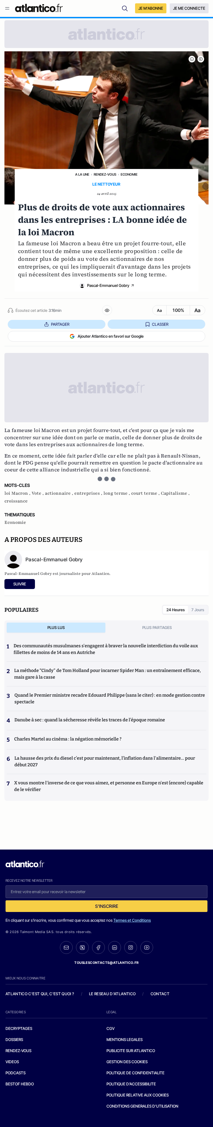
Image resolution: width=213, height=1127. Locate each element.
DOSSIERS (14, 1039)
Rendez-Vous (105, 174)
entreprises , (88, 493)
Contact (160, 993)
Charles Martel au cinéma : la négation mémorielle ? (67, 739)
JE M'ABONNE (150, 8)
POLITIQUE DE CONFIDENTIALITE (135, 1072)
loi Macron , (18, 493)
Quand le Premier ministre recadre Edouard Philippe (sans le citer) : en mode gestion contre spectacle (109, 698)
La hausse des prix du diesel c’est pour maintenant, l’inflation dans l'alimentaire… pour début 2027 (104, 761)
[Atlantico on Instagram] (130, 947)
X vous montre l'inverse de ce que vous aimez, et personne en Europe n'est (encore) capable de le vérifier (108, 786)
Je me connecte (189, 8)
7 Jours (197, 609)
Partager (60, 324)
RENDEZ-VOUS (18, 1050)
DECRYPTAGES (19, 1028)
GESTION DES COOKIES (127, 1061)
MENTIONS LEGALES (124, 1039)
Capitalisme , (175, 493)
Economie (129, 174)
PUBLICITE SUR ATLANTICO (130, 1050)
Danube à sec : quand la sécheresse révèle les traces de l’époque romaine (89, 719)
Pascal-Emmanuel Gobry (108, 285)
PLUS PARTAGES (157, 627)
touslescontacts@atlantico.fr (106, 963)
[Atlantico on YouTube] (146, 947)
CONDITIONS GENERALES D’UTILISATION (142, 1106)
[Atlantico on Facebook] (98, 947)
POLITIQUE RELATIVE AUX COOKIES (137, 1095)
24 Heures (175, 609)
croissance (16, 501)
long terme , (117, 493)
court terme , (146, 493)
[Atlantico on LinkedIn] (114, 947)
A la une (82, 174)
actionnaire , (59, 493)
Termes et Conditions (132, 920)
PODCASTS (16, 1072)
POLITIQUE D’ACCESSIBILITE (131, 1083)
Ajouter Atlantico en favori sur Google (111, 336)
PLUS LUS (56, 627)
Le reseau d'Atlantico (112, 993)
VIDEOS (12, 1061)
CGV (110, 1028)
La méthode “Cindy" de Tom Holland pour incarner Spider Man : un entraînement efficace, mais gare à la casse (107, 674)
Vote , (38, 493)
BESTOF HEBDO (20, 1083)
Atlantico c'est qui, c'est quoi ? (40, 993)
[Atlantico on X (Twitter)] (82, 947)
